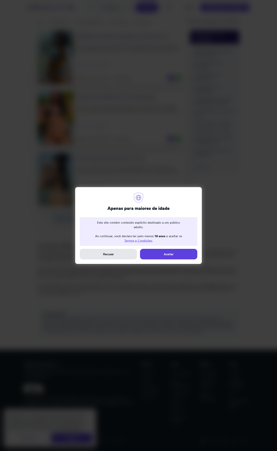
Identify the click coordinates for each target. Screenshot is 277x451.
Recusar (108, 254)
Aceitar (169, 254)
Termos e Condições (138, 240)
